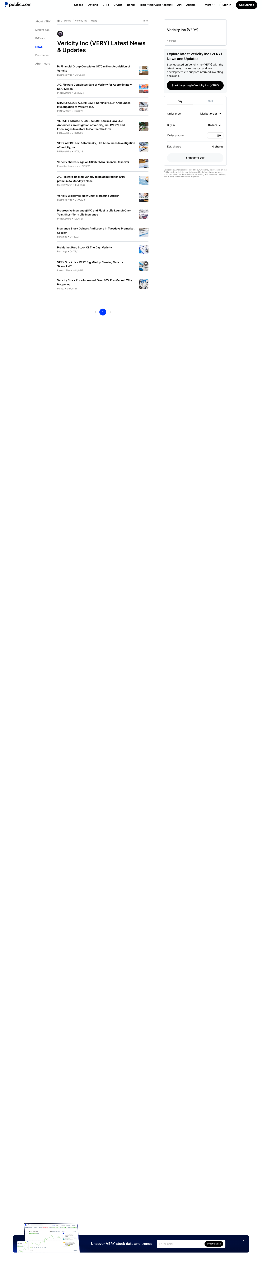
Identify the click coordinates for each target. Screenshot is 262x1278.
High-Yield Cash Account (156, 5)
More (208, 5)
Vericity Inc (81, 20)
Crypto (118, 5)
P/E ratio (40, 38)
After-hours (42, 63)
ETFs (105, 5)
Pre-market (42, 55)
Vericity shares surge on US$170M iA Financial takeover (93, 162)
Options (93, 5)
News (39, 46)
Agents (190, 5)
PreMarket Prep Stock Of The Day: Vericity (84, 247)
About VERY (42, 21)
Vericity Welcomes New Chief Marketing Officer (88, 195)
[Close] (244, 1241)
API (179, 5)
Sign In (226, 5)
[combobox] (210, 113)
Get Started (246, 5)
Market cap (42, 30)
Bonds (131, 5)
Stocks (78, 5)
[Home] (18, 4)
